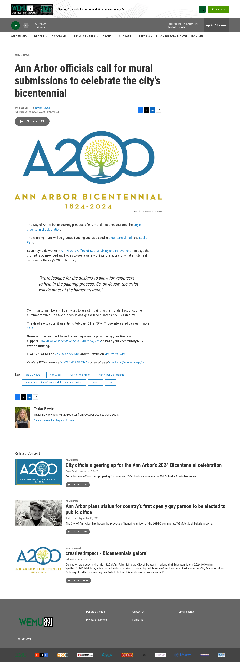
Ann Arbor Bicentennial (112, 374)
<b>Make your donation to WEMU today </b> (70, 341)
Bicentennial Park (121, 238)
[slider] (31, 25)
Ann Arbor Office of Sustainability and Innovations (54, 382)
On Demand (19, 36)
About (107, 36)
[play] (15, 26)
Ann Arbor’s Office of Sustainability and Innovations (96, 251)
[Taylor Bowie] (22, 417)
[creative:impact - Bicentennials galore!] (38, 560)
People (39, 36)
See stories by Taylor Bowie (54, 420)
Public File (137, 619)
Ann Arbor (55, 374)
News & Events (84, 36)
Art (110, 382)
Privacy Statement (96, 619)
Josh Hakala (72, 518)
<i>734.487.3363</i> (75, 362)
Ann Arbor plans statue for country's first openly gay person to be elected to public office (145, 509)
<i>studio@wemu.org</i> (126, 362)
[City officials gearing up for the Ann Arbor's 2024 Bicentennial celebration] (38, 472)
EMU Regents (186, 612)
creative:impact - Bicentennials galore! (107, 553)
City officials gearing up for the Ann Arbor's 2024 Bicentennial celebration (144, 465)
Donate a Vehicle (95, 612)
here (30, 328)
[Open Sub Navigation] (29, 36)
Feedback (146, 36)
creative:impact (73, 548)
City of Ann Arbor (80, 374)
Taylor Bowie (42, 108)
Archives (197, 36)
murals (96, 382)
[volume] (26, 26)
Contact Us (138, 612)
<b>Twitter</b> (115, 354)
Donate (220, 9)
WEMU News (22, 55)
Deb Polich (71, 559)
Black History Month (171, 36)
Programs (59, 36)
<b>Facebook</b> (67, 354)
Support (125, 36)
